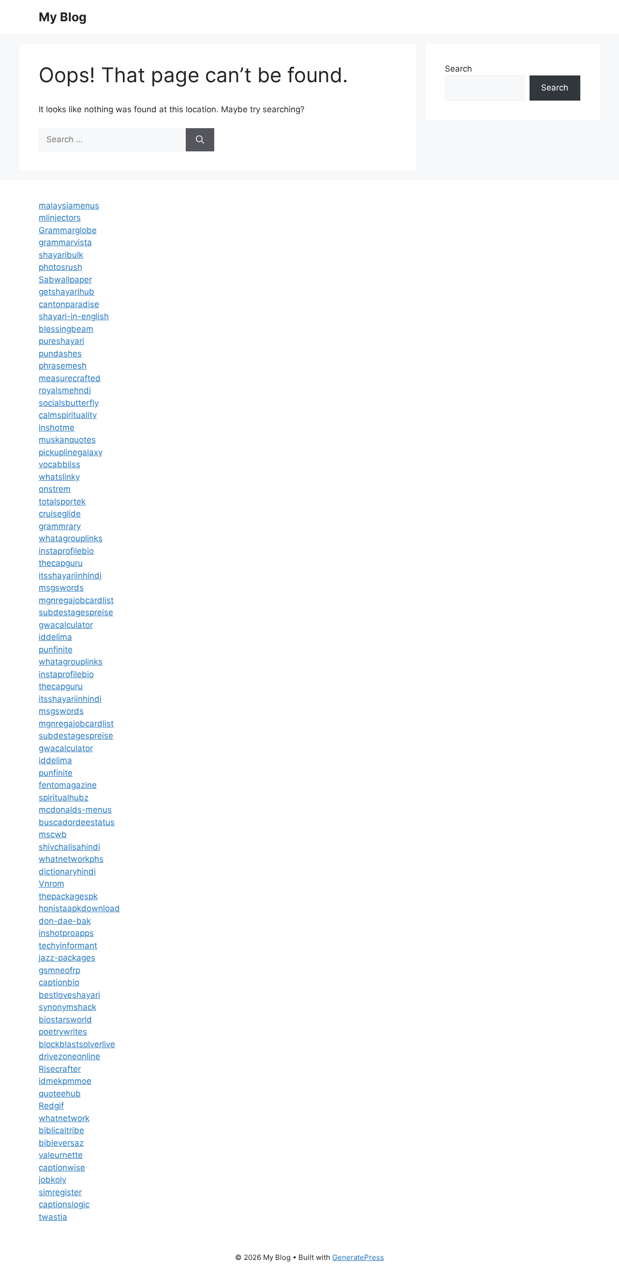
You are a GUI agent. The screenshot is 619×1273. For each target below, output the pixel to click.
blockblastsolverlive (77, 1044)
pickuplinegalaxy (71, 452)
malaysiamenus (69, 205)
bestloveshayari (69, 995)
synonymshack (67, 1007)
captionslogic (64, 1204)
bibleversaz (61, 1143)
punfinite (56, 649)
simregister (60, 1192)
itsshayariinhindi (70, 575)
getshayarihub (66, 291)
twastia (53, 1217)
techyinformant (68, 945)
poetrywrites (63, 1031)
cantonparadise (69, 304)
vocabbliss (59, 464)
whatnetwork (64, 1118)
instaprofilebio (66, 551)
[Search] (200, 139)
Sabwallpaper (65, 279)
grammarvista (65, 242)
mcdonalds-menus (75, 809)
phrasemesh (63, 365)
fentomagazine (68, 785)
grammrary (60, 526)
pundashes (60, 353)
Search (458, 69)
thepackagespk (68, 896)
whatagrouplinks (71, 538)
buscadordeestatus (77, 822)
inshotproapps (66, 933)
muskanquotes (67, 439)
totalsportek (62, 501)
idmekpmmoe (65, 1081)
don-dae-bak (65, 921)
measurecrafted (70, 378)
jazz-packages (67, 957)
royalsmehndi (65, 390)
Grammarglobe (68, 230)
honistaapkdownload (79, 908)
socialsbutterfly (69, 403)
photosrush (60, 267)
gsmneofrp (59, 970)
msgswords (61, 587)
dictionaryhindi (67, 871)
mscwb (53, 834)
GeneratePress (358, 1257)
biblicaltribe (61, 1130)
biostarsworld (65, 1019)
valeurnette (61, 1155)
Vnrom (51, 883)
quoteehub (60, 1093)
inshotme (56, 427)
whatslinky (59, 477)
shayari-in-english (74, 316)
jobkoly (52, 1179)
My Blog (63, 17)
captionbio (59, 982)
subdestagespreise (76, 612)
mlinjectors (60, 217)
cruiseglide (60, 513)
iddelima (55, 637)
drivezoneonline (69, 1056)
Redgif (51, 1105)
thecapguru (61, 563)
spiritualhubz (63, 797)
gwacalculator (66, 625)
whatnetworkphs (71, 859)
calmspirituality (68, 415)
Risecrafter (60, 1069)
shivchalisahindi (69, 847)
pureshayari (61, 341)
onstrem (55, 489)
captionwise (62, 1167)
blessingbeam (66, 329)
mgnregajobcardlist (76, 600)
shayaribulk (61, 255)
